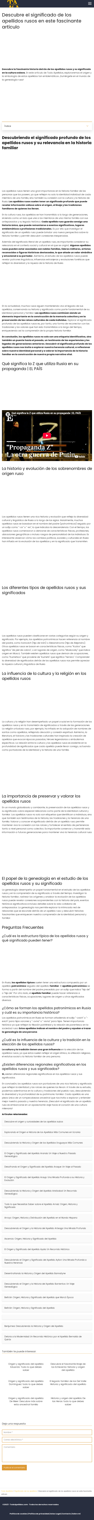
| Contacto (66, 1514)
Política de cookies (18, 1514)
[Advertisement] (47, 48)
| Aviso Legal (55, 1514)
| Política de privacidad (38, 1514)
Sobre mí (76, 1514)
